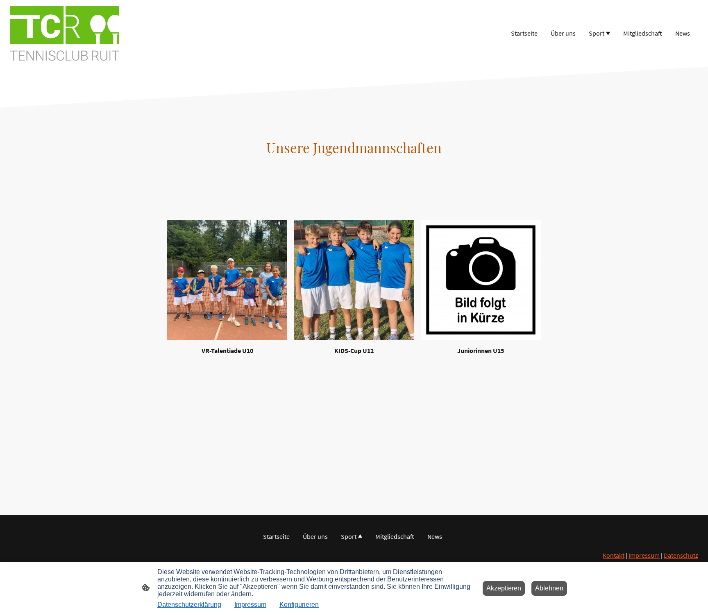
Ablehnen (549, 588)
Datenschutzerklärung (189, 604)
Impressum (644, 555)
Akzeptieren (503, 588)
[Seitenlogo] (64, 33)
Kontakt (613, 555)
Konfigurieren (299, 604)
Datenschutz (681, 555)
